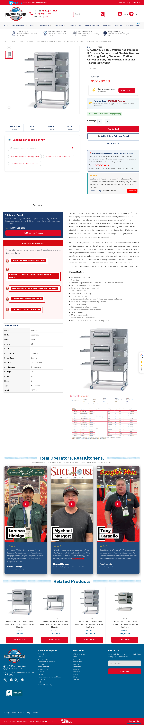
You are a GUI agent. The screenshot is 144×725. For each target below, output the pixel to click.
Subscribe (124, 671)
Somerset (76, 672)
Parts (32, 25)
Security (41, 674)
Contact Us (134, 721)
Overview (38, 205)
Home (6, 25)
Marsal (75, 674)
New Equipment (18, 25)
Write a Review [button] (92, 68)
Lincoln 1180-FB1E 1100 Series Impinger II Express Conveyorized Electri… (54, 624)
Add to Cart (113, 129)
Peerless (76, 669)
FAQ (39, 682)
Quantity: (91, 121)
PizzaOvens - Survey (45, 684)
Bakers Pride (77, 664)
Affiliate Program (133, 24)
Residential (44, 25)
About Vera (107, 25)
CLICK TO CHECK (126, 90)
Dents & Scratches (92, 25)
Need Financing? (43, 667)
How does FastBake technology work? (25, 156)
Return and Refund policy (46, 662)
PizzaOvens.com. (78, 558)
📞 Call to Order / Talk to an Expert (113, 136)
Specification (77, 662)
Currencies (41, 679)
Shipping (41, 664)
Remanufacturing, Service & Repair (50, 677)
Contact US (42, 657)
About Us (41, 654)
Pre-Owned (58, 25)
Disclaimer (41, 672)
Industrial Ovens (75, 25)
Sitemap (76, 679)
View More (132, 191)
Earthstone (77, 667)
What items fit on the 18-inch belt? (58, 156)
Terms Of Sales (43, 659)
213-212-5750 (17, 669)
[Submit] (102, 14)
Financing (118, 25)
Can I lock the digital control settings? (24, 163)
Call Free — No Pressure (33, 233)
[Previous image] (9, 47)
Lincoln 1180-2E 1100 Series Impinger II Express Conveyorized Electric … (124, 624)
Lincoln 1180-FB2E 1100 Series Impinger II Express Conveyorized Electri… (19, 624)
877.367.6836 (21, 666)
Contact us (136, 3)
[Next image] (9, 107)
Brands (75, 657)
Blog (128, 3)
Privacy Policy (43, 669)
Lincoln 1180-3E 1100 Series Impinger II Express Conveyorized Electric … (89, 624)
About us (122, 3)
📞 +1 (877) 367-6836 (99, 165)
